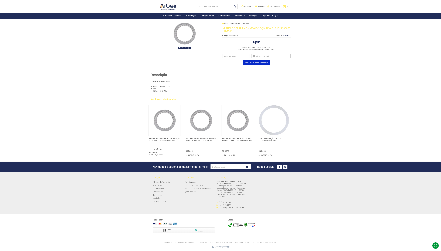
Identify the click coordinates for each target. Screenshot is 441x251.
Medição (156, 198)
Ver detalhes (164, 131)
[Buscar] (234, 6)
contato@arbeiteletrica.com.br (231, 207)
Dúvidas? (248, 6)
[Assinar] (248, 166)
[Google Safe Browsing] (250, 225)
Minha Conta (275, 6)
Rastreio (261, 6)
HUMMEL (287, 35)
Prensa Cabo (247, 23)
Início (226, 23)
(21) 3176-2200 (225, 202)
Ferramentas (158, 192)
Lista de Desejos (185, 48)
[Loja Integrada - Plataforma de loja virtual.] (220, 247)
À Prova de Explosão (161, 182)
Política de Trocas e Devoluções (198, 188)
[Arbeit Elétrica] (168, 6)
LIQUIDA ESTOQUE (160, 201)
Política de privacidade (194, 185)
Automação (157, 185)
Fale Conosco (190, 182)
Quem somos (190, 192)
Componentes (235, 23)
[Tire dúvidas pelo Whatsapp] (435, 245)
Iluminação (157, 195)
